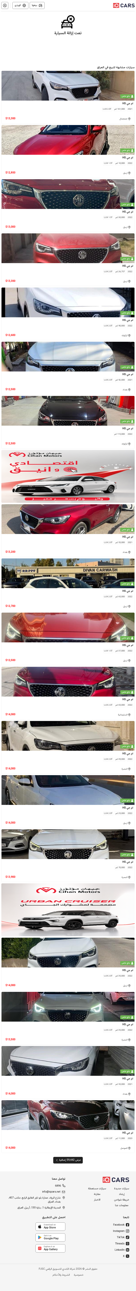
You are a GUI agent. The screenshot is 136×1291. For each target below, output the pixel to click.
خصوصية (79, 1275)
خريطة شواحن (121, 1200)
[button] (4, 5)
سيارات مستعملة (97, 1189)
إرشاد (122, 1194)
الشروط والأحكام (61, 1275)
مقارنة (97, 1194)
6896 (58, 1186)
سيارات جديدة (121, 1189)
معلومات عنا (121, 1206)
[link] (50, 1226)
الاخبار (97, 1200)
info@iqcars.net (51, 1192)
